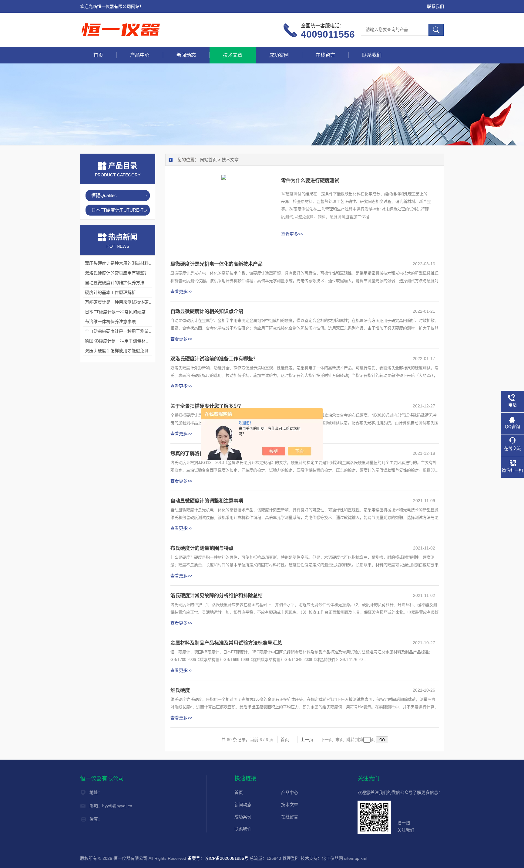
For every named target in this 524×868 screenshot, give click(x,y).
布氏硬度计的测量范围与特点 (201, 548)
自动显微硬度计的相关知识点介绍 (206, 311)
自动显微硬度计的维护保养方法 (114, 282)
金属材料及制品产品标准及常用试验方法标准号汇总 (226, 642)
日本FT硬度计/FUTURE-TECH (120, 210)
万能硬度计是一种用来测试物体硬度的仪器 (125, 302)
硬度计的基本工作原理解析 (110, 292)
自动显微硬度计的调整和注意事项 (206, 500)
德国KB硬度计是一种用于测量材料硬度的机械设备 (132, 341)
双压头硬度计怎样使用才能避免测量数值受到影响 (131, 350)
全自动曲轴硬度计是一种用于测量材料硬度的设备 (131, 331)
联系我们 (435, 6)
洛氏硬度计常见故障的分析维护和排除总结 (216, 595)
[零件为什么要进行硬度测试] (223, 177)
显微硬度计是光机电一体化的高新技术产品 (216, 264)
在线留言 (325, 55)
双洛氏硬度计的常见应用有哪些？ (117, 273)
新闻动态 (186, 55)
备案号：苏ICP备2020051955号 (217, 858)
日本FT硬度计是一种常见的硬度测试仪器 (124, 311)
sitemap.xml (355, 858)
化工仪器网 (332, 858)
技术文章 (232, 55)
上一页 (307, 739)
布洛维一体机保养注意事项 (110, 321)
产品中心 (139, 55)
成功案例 (279, 55)
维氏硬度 (180, 690)
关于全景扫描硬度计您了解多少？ (206, 406)
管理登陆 (290, 858)
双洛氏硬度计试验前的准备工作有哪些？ (214, 358)
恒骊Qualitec (104, 195)
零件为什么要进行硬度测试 (310, 180)
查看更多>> (292, 234)
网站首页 (208, 159)
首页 (98, 55)
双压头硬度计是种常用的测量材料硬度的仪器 (127, 263)
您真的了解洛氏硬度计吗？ (199, 453)
